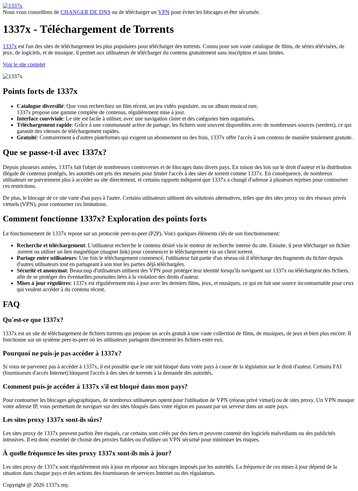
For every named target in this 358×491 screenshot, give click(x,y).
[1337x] (12, 6)
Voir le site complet (24, 64)
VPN (164, 12)
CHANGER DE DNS (85, 12)
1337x (10, 46)
